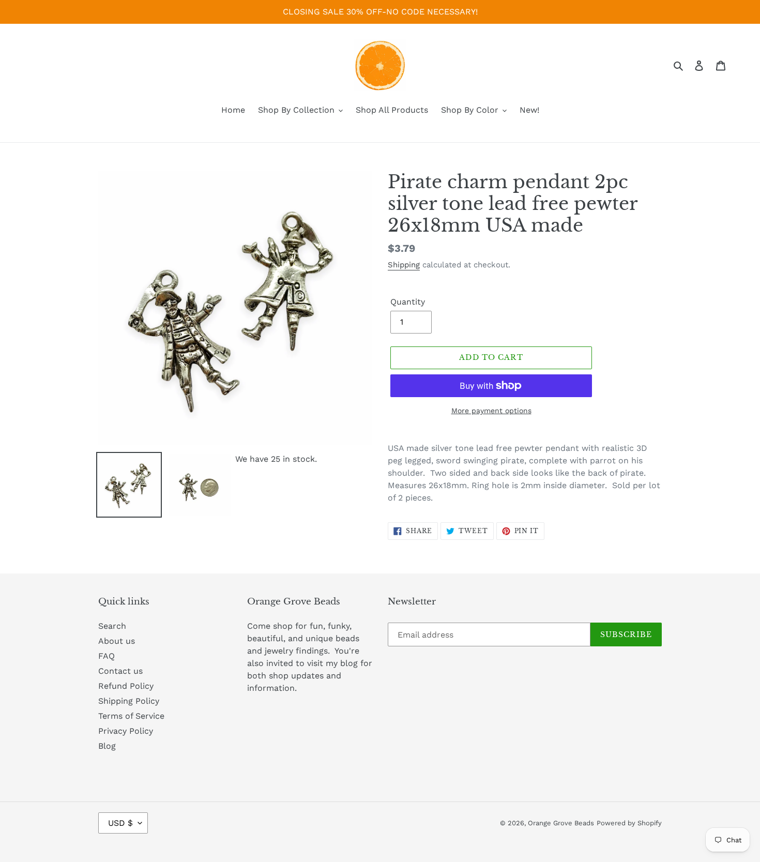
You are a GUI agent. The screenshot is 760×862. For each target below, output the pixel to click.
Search (112, 626)
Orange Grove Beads (561, 823)
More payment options (491, 410)
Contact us (120, 671)
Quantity (407, 302)
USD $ (120, 823)
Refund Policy (126, 686)
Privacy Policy (125, 731)
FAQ (106, 656)
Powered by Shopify (629, 823)
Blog (107, 746)
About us (116, 641)
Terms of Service (131, 716)
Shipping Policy (128, 701)
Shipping (404, 264)
